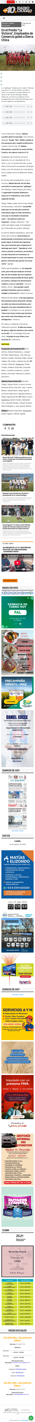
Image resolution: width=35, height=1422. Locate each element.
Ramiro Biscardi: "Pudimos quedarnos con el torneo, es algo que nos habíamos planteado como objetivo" (17, 459)
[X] (19, 1)
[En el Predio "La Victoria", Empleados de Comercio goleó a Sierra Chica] (17, 73)
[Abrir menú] (3, 18)
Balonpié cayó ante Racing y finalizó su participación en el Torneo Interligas (15, 494)
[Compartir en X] (8, 428)
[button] (5, 1)
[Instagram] (26, 1)
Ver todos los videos (10, 580)
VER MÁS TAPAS (17, 831)
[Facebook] (22, 1)
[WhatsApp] (16, 1)
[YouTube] (32, 1)
